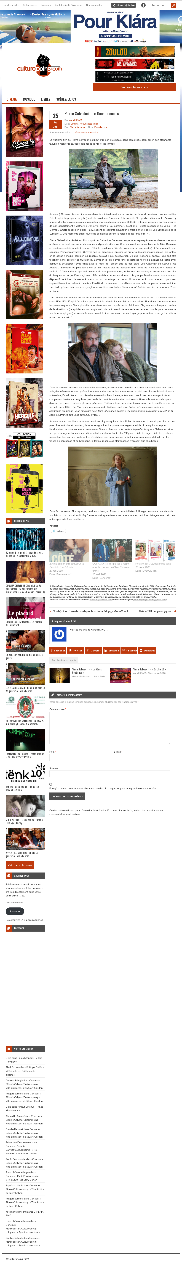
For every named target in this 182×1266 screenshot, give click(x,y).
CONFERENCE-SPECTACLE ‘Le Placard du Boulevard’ (24, 623)
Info (143, 5)
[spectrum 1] (24, 512)
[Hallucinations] (24, 264)
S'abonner (15, 911)
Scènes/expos (66, 99)
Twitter (77, 650)
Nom (52, 751)
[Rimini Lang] (24, 458)
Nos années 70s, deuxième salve (153, 563)
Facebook (60, 650)
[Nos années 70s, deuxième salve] (155, 550)
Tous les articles (10, 5)
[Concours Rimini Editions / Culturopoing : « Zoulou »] (134, 52)
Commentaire (57, 709)
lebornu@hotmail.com (101, 599)
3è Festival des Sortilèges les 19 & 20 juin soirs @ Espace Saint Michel (25, 722)
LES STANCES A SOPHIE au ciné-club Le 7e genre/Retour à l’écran (25, 689)
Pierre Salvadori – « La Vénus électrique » (87, 670)
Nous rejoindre (126, 5)
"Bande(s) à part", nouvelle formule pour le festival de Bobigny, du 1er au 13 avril (90, 611)
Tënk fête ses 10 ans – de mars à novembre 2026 (22, 788)
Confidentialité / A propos (68, 5)
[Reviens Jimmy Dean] (24, 210)
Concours (46, 5)
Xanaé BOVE (75, 120)
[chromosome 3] (24, 318)
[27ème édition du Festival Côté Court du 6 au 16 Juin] (69, 550)
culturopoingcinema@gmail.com (150, 599)
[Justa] (91, 26)
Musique (29, 99)
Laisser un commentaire (86, 132)
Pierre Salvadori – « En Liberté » (149, 669)
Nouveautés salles (89, 123)
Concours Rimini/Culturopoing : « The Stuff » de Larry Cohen (25, 1189)
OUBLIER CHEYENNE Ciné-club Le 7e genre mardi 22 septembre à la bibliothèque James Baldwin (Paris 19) (25, 589)
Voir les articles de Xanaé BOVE (89, 629)
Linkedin (114, 650)
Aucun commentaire (59, 132)
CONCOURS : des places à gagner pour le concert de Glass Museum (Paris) (111, 567)
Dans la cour (100, 127)
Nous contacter (94, 5)
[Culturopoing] (39, 81)
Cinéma (12, 99)
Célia (8, 1057)
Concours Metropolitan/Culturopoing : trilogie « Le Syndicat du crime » (23, 1228)
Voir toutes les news (20, 864)
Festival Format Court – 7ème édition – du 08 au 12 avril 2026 (25, 755)
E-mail (118, 751)
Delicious (149, 650)
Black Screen (13, 1067)
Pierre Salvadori (78, 127)
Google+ (96, 650)
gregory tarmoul (14, 1093)
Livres (45, 99)
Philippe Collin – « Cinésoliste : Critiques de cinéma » (25, 1071)
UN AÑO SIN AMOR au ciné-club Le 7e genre (24, 656)
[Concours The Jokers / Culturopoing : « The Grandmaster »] (134, 76)
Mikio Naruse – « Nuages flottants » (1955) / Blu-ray (24, 821)
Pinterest (131, 650)
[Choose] (24, 156)
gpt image (11, 1211)
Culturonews (29, 5)
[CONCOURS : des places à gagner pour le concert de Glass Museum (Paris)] (112, 550)
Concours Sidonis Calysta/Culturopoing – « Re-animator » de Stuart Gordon (24, 1084)
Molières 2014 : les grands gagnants (156, 611)
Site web (54, 768)
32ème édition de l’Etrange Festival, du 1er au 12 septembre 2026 (24, 554)
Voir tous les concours (135, 87)
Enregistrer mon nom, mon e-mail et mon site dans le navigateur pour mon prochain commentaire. (102, 788)
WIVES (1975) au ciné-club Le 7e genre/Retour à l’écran (22, 854)
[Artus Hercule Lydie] (24, 426)
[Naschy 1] (24, 372)
